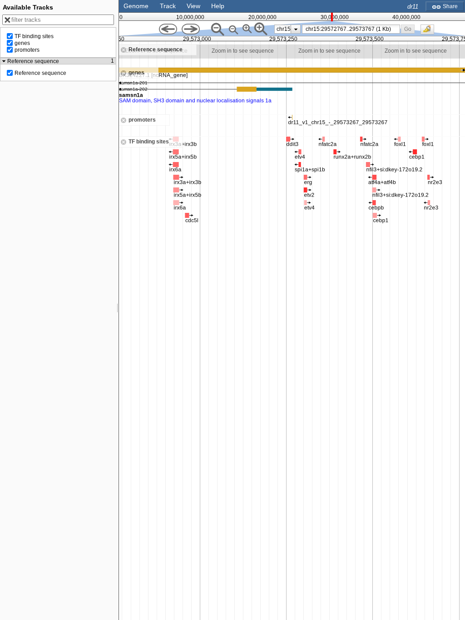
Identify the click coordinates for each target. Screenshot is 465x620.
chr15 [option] (284, 29)
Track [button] (168, 6)
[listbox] (287, 29)
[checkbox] (429, 32)
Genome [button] (136, 6)
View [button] (193, 6)
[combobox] (351, 29)
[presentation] (295, 29)
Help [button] (217, 6)
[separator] (117, 310)
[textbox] (353, 29)
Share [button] (449, 6)
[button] (408, 28)
